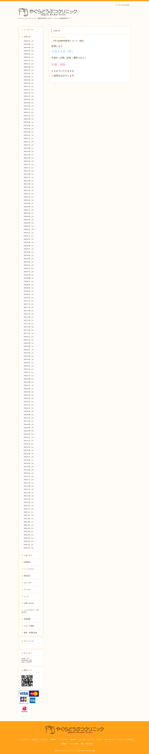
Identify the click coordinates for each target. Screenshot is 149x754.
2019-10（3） (29, 239)
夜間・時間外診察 (30, 633)
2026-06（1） (29, 44)
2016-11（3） (29, 337)
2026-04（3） (29, 47)
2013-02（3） (29, 470)
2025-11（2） (29, 64)
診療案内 (27, 562)
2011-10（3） (29, 515)
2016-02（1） (29, 363)
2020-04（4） (29, 220)
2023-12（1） (29, 109)
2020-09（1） (29, 203)
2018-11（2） (29, 268)
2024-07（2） (29, 96)
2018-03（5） (29, 294)
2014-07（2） (29, 418)
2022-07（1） (29, 145)
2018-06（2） (29, 285)
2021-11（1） (29, 168)
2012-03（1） (29, 499)
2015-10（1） (29, 376)
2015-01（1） (29, 402)
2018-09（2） (29, 275)
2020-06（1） (29, 213)
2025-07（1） (29, 70)
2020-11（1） (29, 197)
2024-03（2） (29, 103)
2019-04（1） (29, 255)
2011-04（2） (29, 535)
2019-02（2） (29, 262)
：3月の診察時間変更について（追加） (68, 41)
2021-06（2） (29, 181)
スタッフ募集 (29, 626)
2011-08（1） (29, 522)
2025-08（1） (29, 67)
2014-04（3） (29, 428)
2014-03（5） (29, 431)
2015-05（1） (29, 389)
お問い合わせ (29, 603)
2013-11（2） (29, 444)
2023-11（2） (29, 112)
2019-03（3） (29, 259)
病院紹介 (27, 576)
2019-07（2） (29, 249)
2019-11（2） (29, 236)
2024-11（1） (29, 90)
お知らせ (27, 36)
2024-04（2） (29, 99)
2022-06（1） (29, 148)
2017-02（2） (29, 330)
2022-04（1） (29, 155)
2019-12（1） (29, 233)
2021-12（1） (29, 164)
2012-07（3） (29, 489)
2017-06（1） (29, 317)
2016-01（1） (29, 366)
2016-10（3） (29, 340)
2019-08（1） (29, 246)
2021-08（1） (29, 174)
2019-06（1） (29, 252)
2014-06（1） (29, 421)
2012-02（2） (29, 502)
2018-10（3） (29, 272)
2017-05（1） (29, 320)
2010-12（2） (29, 548)
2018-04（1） (29, 291)
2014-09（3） (29, 411)
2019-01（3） (29, 265)
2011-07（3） (29, 525)
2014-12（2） (29, 405)
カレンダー (28, 583)
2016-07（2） (29, 350)
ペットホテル (29, 569)
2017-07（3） (29, 314)
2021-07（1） (29, 177)
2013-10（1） (29, 447)
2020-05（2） (29, 216)
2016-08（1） (29, 346)
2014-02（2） (29, 434)
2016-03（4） (29, 359)
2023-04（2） (29, 129)
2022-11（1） (29, 138)
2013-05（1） (29, 460)
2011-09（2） (29, 518)
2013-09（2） (29, 450)
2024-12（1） (29, 86)
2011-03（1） (29, 538)
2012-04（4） (29, 496)
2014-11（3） (29, 408)
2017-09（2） (29, 311)
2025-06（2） (29, 73)
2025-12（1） (29, 60)
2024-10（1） (29, 93)
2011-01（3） (29, 544)
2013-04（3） (29, 463)
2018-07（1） (29, 281)
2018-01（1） (29, 298)
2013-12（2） (29, 441)
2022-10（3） (29, 142)
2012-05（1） (29, 492)
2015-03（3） (29, 395)
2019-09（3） (29, 242)
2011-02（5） (29, 541)
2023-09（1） (29, 119)
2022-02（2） (29, 161)
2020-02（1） (29, 226)
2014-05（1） (29, 424)
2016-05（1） (29, 353)
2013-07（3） (29, 457)
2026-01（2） (29, 57)
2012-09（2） (29, 486)
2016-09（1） (29, 343)
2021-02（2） (29, 190)
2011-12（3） (29, 509)
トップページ (29, 30)
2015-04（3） (29, 392)
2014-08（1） (29, 415)
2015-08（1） (29, 382)
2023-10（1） (29, 116)
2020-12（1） (29, 194)
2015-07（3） (29, 385)
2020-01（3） (29, 229)
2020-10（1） (29, 200)
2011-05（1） (29, 531)
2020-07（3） (29, 210)
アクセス (27, 589)
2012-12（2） (29, 476)
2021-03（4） (29, 187)
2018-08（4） (29, 278)
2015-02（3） (29, 398)
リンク (26, 596)
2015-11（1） (29, 372)
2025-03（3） (29, 80)
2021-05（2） (29, 184)
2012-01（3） (29, 505)
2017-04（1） (29, 324)
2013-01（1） (29, 473)
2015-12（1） (29, 369)
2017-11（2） (29, 304)
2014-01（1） (29, 437)
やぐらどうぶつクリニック (68, 750)
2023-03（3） (29, 132)
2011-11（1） (29, 512)
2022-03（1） (29, 158)
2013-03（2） (29, 467)
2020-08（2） (29, 207)
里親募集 (27, 619)
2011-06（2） (29, 528)
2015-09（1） (29, 379)
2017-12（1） (29, 301)
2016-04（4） (29, 356)
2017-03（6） (29, 327)
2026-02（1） (29, 54)
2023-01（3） (29, 135)
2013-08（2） (29, 454)
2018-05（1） (29, 288)
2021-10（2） (29, 171)
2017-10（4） (29, 307)
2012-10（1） (29, 483)
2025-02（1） (29, 83)
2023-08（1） (29, 122)
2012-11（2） (29, 480)
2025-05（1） (29, 77)
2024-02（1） (29, 106)
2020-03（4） (29, 223)
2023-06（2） (29, 125)
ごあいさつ (28, 555)
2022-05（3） (29, 151)
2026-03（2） (29, 51)
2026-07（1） (29, 41)
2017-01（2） (29, 333)
